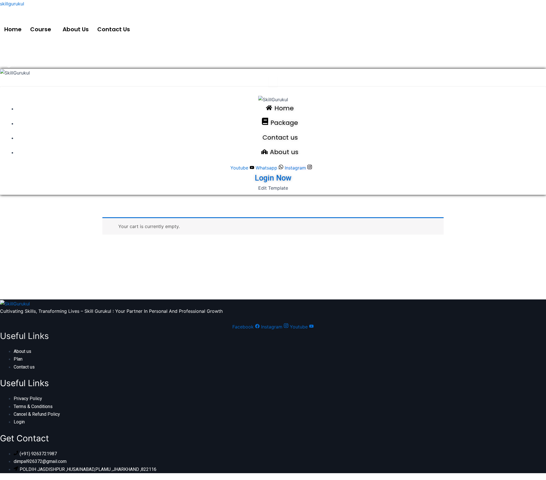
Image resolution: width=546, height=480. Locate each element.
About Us (76, 29)
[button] (42, 29)
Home (13, 29)
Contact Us (113, 29)
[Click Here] (273, 81)
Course (40, 29)
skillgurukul (12, 4)
